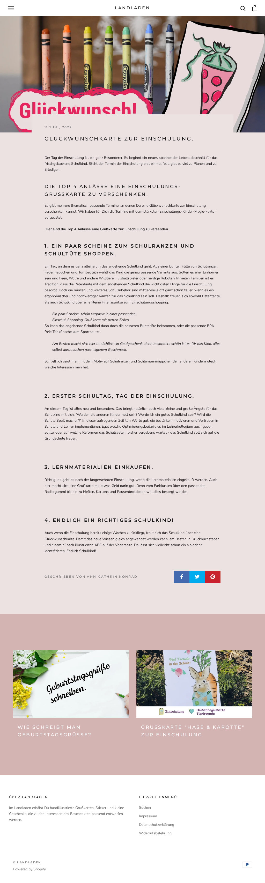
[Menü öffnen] (11, 8)
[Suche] (243, 8)
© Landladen (27, 862)
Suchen (145, 807)
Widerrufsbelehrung (155, 833)
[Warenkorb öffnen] (254, 8)
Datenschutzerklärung (156, 824)
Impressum (148, 816)
